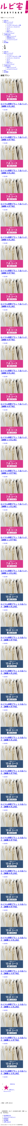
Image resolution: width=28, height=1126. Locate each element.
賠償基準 (6, 1118)
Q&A (5, 41)
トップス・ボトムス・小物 (14, 25)
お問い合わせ (7, 1122)
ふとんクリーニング (9, 33)
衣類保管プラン (11, 37)
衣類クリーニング (8, 22)
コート (8, 28)
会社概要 (6, 42)
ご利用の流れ (7, 34)
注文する (12, 1084)
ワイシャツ (10, 23)
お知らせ (6, 20)
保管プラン (10, 31)
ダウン (8, 30)
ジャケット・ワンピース (13, 26)
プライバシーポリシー (10, 1117)
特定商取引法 (7, 1115)
